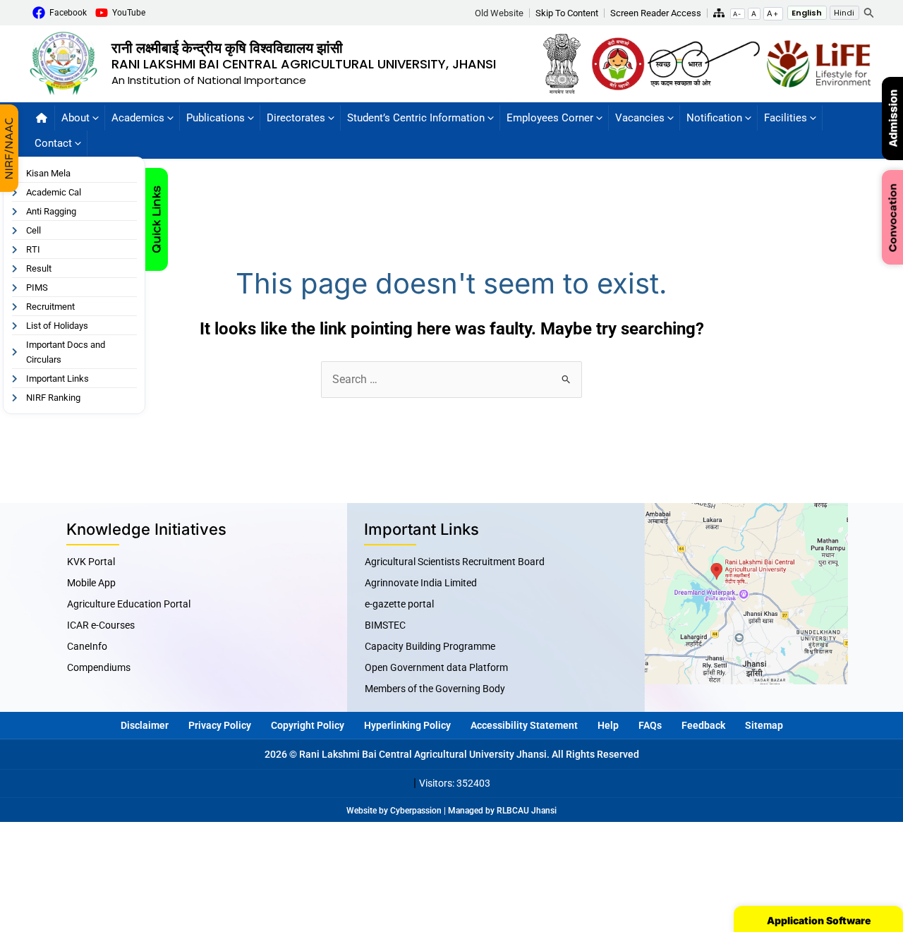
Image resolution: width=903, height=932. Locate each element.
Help (608, 725)
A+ (773, 13)
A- (737, 14)
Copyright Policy (307, 725)
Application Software (819, 920)
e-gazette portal (399, 604)
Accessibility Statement (524, 725)
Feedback (703, 725)
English (807, 12)
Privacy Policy (219, 725)
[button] (502, 13)
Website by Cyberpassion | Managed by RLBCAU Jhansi (451, 811)
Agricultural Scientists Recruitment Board (455, 561)
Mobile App (91, 582)
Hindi (844, 12)
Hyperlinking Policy (407, 725)
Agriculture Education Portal (128, 604)
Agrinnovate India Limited (421, 582)
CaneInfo (87, 646)
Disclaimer (145, 725)
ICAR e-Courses (101, 625)
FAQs (650, 725)
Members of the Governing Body (435, 688)
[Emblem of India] (566, 62)
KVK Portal (91, 561)
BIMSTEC (385, 625)
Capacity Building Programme (430, 646)
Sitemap (764, 725)
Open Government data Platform (436, 667)
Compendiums (99, 667)
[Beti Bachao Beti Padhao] (618, 62)
